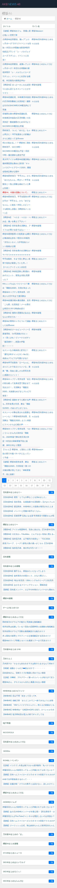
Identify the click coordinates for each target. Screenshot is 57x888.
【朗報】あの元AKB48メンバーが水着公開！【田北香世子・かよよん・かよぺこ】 (29, 812)
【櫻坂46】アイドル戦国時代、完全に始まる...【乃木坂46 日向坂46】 (29, 530)
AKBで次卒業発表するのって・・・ (17, 779)
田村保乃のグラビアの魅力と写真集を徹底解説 (22, 622)
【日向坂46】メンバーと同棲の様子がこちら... (22, 511)
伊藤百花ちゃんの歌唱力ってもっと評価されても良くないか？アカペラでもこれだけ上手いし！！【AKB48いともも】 (28, 807)
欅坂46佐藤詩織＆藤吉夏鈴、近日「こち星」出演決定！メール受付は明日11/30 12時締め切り (17, 304)
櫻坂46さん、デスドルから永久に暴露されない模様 (24, 682)
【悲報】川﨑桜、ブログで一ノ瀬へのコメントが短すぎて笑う (28, 677)
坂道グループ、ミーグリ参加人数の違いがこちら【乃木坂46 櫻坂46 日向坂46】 (28, 544)
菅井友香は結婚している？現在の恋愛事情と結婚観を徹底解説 (28, 626)
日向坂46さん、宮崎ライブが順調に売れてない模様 (24, 673)
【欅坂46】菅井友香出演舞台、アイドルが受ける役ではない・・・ (17, 227)
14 (15, 485)
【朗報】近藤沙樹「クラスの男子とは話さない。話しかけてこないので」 (28, 784)
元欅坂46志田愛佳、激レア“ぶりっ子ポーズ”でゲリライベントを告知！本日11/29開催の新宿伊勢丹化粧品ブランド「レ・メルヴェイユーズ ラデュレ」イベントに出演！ (17, 49)
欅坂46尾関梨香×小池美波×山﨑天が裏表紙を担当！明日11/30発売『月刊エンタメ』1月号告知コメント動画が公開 (17, 240)
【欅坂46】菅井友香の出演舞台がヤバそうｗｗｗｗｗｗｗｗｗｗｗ (17, 252)
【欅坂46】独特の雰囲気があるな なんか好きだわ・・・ (17, 315)
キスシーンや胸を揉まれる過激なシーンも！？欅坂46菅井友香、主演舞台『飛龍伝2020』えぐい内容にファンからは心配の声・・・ (17, 418)
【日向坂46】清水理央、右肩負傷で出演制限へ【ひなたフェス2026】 (29, 502)
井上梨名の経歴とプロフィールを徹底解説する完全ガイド (27, 636)
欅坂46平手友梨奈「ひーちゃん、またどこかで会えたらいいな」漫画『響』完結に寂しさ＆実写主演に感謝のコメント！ (17, 368)
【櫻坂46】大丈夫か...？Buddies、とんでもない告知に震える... (29, 534)
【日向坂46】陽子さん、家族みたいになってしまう (24, 571)
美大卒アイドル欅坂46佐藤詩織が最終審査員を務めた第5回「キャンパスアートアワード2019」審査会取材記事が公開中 (17, 165)
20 (48, 485)
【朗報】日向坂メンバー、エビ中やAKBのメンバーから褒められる (29, 590)
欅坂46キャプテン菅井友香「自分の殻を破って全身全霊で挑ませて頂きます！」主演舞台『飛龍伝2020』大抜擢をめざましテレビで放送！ (17, 387)
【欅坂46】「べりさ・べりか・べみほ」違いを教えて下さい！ (17, 219)
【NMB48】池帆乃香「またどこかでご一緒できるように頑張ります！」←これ (28, 701)
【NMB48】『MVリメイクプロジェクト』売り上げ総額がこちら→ (28, 706)
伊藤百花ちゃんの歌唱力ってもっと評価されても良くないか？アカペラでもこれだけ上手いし (28, 771)
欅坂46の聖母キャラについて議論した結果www (17, 323)
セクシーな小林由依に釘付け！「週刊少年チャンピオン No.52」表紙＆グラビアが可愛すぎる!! (16, 354)
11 (50, 480)
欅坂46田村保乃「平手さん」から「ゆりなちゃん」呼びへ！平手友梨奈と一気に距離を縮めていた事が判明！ (17, 182)
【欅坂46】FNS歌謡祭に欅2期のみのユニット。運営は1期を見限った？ (16, 275)
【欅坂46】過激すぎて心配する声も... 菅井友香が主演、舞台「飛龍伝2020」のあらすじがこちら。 (17, 404)
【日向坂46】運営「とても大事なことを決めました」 (25, 497)
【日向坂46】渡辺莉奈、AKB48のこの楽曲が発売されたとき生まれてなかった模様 (28, 507)
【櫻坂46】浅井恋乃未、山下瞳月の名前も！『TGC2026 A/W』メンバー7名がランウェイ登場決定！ (26, 539)
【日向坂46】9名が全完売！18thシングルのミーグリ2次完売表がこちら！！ (28, 581)
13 (10, 485)
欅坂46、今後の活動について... (15, 192)
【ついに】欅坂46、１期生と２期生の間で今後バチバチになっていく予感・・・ (17, 453)
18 (37, 485)
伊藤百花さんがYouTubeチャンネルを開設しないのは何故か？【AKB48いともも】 (29, 817)
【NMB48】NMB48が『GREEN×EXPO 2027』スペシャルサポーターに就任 (28, 710)
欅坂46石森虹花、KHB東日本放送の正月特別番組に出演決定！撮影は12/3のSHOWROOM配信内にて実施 (17, 103)
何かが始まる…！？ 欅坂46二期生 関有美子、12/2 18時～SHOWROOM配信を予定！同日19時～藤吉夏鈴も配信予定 (16, 149)
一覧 (51, 492)
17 (32, 485)
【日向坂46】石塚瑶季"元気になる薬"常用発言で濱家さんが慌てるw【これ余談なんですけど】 (28, 516)
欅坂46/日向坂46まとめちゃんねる (42, 41)
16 (26, 485)
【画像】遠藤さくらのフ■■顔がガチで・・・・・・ (24, 668)
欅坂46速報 (36, 85)
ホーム (9, 18)
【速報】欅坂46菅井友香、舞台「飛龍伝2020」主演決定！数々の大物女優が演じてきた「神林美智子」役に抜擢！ (17, 468)
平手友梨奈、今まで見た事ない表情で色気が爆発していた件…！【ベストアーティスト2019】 (16, 263)
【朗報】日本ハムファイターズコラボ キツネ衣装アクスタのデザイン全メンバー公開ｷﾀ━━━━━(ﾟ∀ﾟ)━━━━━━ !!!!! (29, 775)
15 (21, 485)
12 (5, 485)
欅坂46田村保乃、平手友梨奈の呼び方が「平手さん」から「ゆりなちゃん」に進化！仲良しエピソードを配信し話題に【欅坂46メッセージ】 (17, 204)
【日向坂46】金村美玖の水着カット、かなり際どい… (25, 575)
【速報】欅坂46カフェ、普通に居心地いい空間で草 (17, 33)
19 (43, 485)
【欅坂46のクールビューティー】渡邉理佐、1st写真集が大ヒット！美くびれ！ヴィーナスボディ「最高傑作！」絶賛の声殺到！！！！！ (17, 337)
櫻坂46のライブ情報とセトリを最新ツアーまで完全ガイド (27, 640)
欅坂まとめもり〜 (39, 130)
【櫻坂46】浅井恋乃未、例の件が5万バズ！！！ (23, 548)
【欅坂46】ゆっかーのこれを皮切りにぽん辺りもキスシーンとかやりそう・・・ (17, 89)
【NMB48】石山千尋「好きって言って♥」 (20, 696)
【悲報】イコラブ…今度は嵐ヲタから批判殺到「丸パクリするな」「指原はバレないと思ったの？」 (28, 766)
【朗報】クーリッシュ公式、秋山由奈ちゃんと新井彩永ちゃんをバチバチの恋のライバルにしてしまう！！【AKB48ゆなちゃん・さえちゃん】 (29, 826)
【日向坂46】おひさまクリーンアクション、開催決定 (25, 585)
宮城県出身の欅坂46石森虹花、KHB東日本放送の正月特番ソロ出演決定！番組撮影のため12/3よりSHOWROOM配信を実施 (16, 119)
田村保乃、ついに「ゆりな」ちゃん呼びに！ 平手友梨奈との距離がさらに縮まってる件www (17, 134)
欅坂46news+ (37, 31)
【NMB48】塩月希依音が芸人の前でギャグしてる (23, 714)
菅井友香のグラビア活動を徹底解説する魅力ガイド (24, 631)
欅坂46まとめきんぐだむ (42, 64)
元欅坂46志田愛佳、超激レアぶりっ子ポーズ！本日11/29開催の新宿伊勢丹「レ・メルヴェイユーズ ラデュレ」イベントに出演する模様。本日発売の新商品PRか (17, 72)
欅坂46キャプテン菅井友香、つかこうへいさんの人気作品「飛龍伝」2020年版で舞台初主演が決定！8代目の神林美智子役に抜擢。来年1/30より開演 (17, 437)
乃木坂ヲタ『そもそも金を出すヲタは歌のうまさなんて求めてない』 (28, 664)
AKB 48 (11, 4)
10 (44, 480)
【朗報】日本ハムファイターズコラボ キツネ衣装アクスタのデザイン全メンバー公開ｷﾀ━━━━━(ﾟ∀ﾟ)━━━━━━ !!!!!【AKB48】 (29, 821)
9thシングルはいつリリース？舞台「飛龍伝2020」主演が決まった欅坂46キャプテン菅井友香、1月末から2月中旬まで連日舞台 (17, 290)
